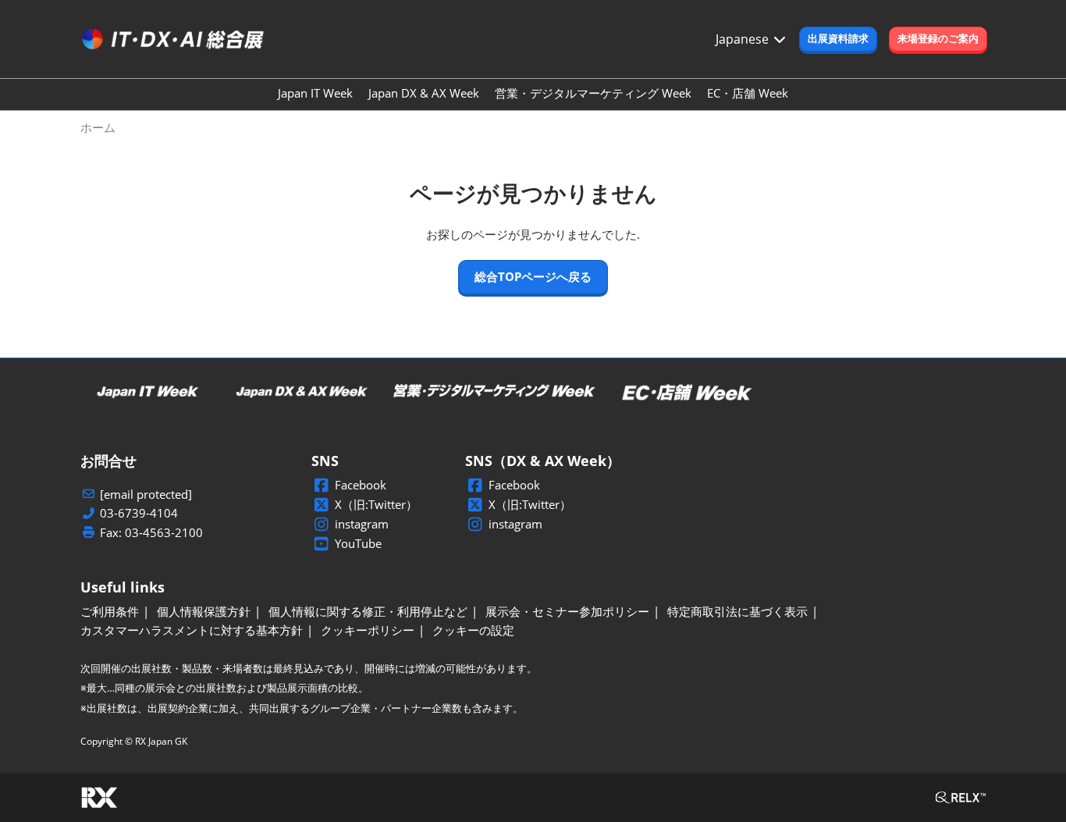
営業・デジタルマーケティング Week (593, 93)
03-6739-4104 (139, 513)
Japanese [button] (744, 39)
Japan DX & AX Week (423, 93)
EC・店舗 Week (747, 93)
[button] (838, 39)
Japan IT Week (315, 93)
